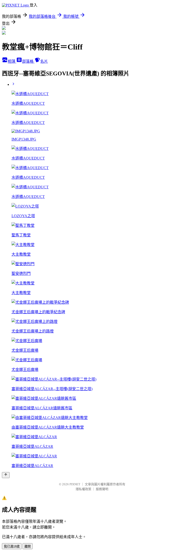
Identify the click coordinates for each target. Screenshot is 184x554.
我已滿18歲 (12, 546)
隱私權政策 (83, 489)
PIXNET (74, 484)
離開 (27, 546)
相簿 (12, 61)
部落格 (28, 61)
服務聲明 (102, 489)
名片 (44, 61)
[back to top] (6, 475)
